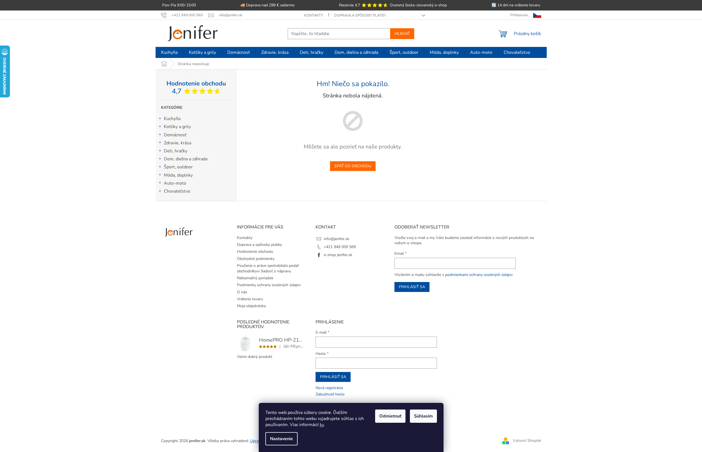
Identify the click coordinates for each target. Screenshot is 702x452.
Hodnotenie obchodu (255, 251)
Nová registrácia (329, 387)
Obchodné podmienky (255, 258)
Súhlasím (423, 416)
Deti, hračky (175, 151)
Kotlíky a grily (177, 127)
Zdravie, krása (177, 143)
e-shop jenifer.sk (338, 254)
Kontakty (313, 15)
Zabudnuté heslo (330, 394)
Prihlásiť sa (412, 286)
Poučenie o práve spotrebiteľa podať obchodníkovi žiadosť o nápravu (268, 268)
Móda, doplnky (178, 175)
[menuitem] (169, 52)
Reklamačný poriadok (255, 278)
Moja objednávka (251, 306)
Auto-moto (175, 183)
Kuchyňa (172, 119)
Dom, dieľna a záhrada (185, 159)
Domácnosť (175, 135)
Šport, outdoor (178, 167)
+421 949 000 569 (340, 246)
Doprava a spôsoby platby (360, 15)
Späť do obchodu (352, 166)
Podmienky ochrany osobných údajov (269, 285)
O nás (242, 292)
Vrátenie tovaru (250, 299)
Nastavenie (281, 439)
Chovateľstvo (177, 191)
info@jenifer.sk (336, 238)
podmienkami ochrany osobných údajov (479, 274)
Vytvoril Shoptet (527, 440)
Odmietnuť (390, 416)
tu (322, 425)
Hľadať (402, 33)
